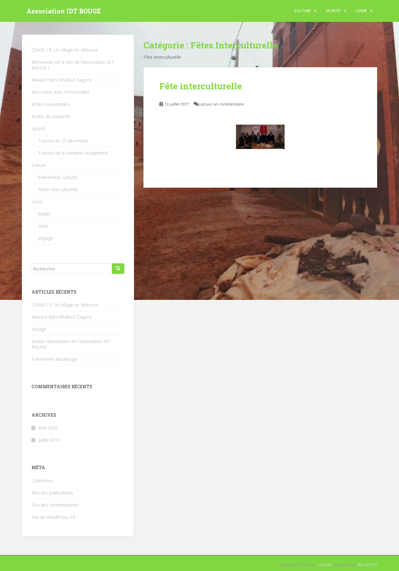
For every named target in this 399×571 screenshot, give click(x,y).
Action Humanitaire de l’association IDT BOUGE (71, 344)
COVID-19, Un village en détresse (64, 50)
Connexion (42, 481)
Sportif (333, 10)
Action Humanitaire (50, 104)
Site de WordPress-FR (53, 517)
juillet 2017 (49, 440)
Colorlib (324, 564)
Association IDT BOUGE (63, 11)
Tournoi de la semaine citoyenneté (73, 153)
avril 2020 (48, 428)
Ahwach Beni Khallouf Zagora (61, 80)
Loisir (361, 10)
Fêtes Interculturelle (58, 189)
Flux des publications (52, 493)
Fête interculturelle (200, 86)
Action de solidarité (50, 116)
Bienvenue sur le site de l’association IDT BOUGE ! (72, 65)
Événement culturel (57, 177)
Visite (43, 226)
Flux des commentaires (55, 505)
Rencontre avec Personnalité (60, 92)
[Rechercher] (118, 268)
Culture (302, 10)
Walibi (44, 214)
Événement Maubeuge (54, 359)
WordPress (367, 564)
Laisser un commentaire (221, 104)
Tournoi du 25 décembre (63, 141)
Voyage (45, 238)
